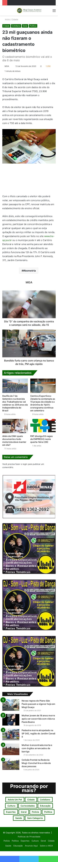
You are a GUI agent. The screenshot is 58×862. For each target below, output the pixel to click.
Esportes (11, 812)
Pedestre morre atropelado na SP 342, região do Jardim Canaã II (38, 733)
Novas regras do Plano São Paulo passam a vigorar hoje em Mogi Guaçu (38, 703)
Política (33, 26)
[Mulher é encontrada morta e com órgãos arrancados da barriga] (10, 749)
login (25, 464)
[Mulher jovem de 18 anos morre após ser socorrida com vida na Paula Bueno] (10, 720)
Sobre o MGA (46, 845)
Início (7, 19)
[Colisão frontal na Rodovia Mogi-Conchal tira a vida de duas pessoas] (10, 764)
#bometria (29, 270)
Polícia (35, 812)
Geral (25, 26)
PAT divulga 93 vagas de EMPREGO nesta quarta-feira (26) (41, 439)
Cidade (15, 19)
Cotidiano (16, 26)
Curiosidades (28, 805)
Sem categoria (35, 818)
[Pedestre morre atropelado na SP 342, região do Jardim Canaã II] (10, 734)
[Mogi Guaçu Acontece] (29, 10)
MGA (7, 66)
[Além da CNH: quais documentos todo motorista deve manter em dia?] (15, 426)
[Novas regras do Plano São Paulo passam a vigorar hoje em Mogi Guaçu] (10, 705)
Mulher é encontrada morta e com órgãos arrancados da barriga (37, 748)
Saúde (18, 818)
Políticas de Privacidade (29, 836)
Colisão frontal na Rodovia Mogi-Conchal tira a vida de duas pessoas (36, 763)
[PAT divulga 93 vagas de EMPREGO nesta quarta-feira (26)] (43, 426)
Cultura (11, 805)
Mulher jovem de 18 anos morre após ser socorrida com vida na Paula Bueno (38, 718)
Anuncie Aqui (31, 845)
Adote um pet (15, 799)
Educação (45, 805)
